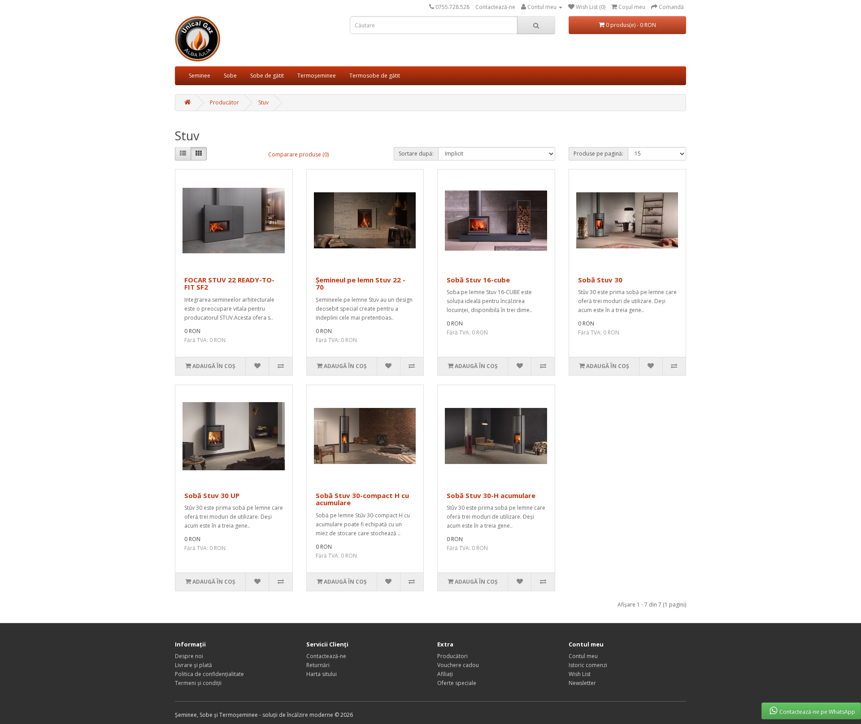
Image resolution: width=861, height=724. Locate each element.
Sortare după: (416, 153)
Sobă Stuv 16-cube (478, 279)
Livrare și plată (193, 665)
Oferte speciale (456, 683)
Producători (452, 656)
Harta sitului (321, 674)
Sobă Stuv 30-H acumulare (491, 495)
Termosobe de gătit (374, 75)
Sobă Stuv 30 (600, 279)
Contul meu (583, 656)
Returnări (318, 665)
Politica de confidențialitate (209, 674)
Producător (224, 102)
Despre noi (189, 656)
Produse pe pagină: (598, 153)
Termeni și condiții (198, 683)
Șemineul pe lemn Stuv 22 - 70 (360, 283)
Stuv (263, 102)
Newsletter (582, 683)
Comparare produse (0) (298, 154)
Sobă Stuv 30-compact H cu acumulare (362, 499)
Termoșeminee (316, 75)
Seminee (199, 75)
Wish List (580, 674)
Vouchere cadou (458, 665)
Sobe (230, 75)
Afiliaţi (445, 674)
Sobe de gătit (267, 75)
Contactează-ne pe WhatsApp (817, 711)
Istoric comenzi (588, 665)
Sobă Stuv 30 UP (211, 495)
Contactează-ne (495, 7)
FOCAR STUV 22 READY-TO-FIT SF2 (229, 283)
